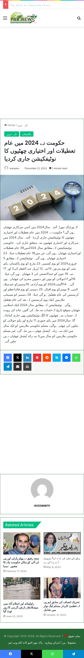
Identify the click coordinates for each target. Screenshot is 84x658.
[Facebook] (8, 358)
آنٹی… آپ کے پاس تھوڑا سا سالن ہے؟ (34, 4)
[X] (17, 358)
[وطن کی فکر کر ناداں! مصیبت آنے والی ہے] (62, 543)
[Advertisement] (42, 73)
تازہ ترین (22, 125)
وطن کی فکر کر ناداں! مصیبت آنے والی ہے (62, 560)
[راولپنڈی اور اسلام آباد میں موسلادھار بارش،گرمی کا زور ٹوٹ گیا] (21, 588)
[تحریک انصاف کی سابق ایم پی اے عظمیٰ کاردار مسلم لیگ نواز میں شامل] (62, 587)
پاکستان (26, 134)
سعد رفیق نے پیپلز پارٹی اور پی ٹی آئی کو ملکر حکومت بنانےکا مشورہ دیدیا (21, 562)
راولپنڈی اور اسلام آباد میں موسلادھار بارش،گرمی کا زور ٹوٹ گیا (20, 607)
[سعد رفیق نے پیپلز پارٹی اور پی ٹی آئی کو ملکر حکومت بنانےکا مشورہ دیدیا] (21, 543)
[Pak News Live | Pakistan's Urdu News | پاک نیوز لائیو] (23, 18)
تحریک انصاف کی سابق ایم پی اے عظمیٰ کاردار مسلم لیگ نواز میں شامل (62, 606)
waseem (14, 168)
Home (11, 125)
